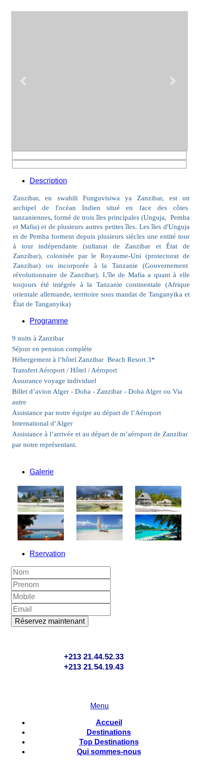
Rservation (47, 554)
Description (48, 181)
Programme (49, 321)
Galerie (42, 472)
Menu (99, 706)
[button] (24, 81)
